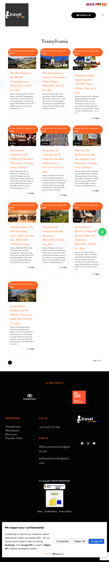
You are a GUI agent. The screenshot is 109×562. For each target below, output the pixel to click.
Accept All (96, 541)
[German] (98, 4)
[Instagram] (88, 443)
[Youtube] (94, 443)
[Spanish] (105, 4)
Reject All (79, 541)
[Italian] (102, 4)
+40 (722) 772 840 (49, 427)
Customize (62, 541)
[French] (95, 4)
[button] (102, 232)
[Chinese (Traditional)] (88, 4)
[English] (91, 4)
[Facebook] (82, 443)
